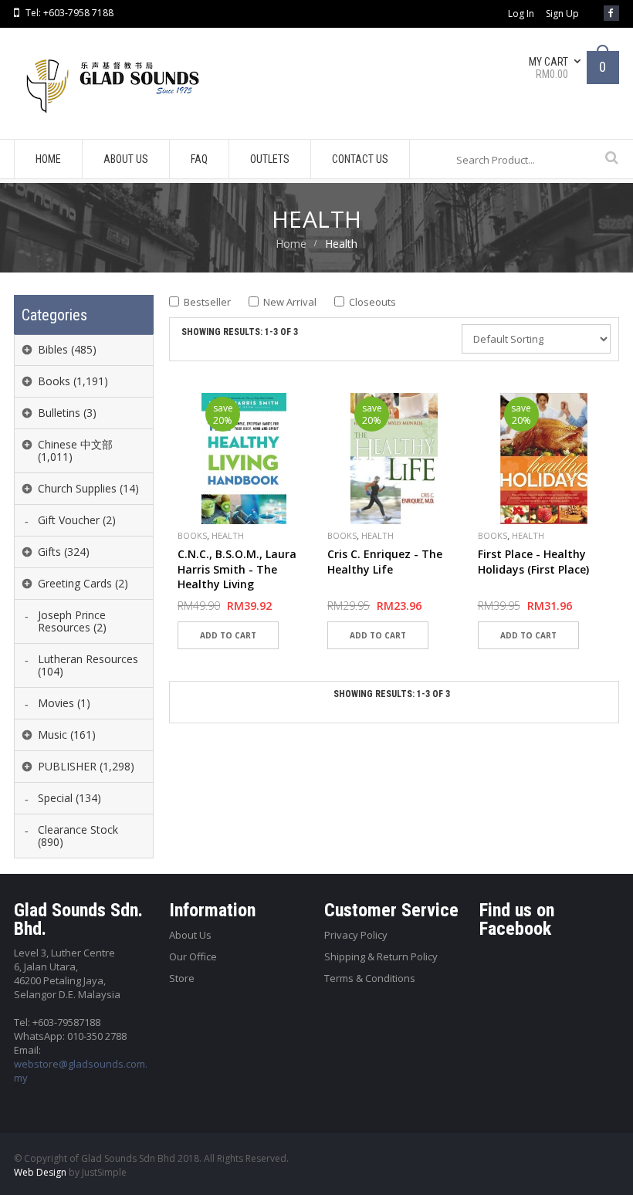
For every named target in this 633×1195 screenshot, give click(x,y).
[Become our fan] (611, 13)
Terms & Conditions (369, 978)
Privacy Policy (356, 935)
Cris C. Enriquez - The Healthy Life (384, 562)
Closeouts (372, 302)
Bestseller (207, 302)
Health (228, 535)
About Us (190, 935)
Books (192, 535)
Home (291, 243)
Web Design (40, 1172)
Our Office (193, 956)
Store (182, 978)
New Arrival (289, 302)
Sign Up (562, 13)
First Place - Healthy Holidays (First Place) (533, 562)
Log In (521, 13)
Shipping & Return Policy (381, 956)
